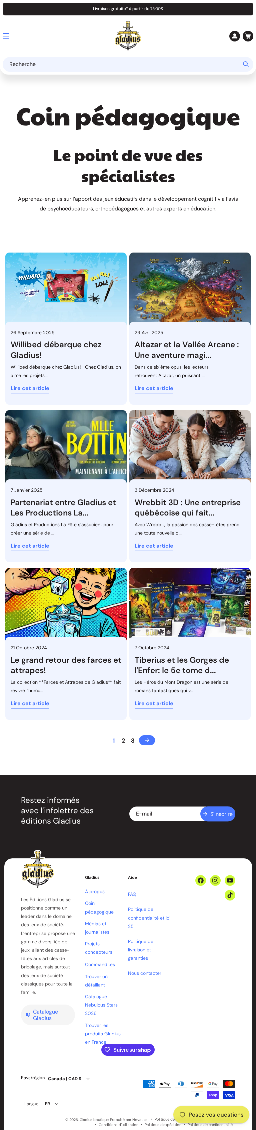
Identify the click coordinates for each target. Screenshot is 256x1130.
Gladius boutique (94, 1119)
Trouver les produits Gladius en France (103, 1033)
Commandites (100, 964)
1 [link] (114, 741)
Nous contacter (144, 973)
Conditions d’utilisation (118, 1125)
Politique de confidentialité (210, 1125)
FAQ (132, 894)
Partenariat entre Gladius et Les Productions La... (63, 507)
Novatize (139, 1119)
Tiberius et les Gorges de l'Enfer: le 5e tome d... (182, 665)
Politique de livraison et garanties (140, 949)
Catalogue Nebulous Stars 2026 (101, 1005)
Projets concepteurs (98, 948)
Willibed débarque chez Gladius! (56, 349)
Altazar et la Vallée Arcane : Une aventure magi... (187, 349)
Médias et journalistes (97, 928)
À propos (95, 891)
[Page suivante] (147, 740)
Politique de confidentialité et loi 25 (149, 917)
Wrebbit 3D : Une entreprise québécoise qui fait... (188, 507)
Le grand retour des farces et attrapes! (66, 665)
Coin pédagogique (99, 907)
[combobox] (128, 64)
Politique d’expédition (163, 1125)
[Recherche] (246, 64)
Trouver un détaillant (96, 980)
